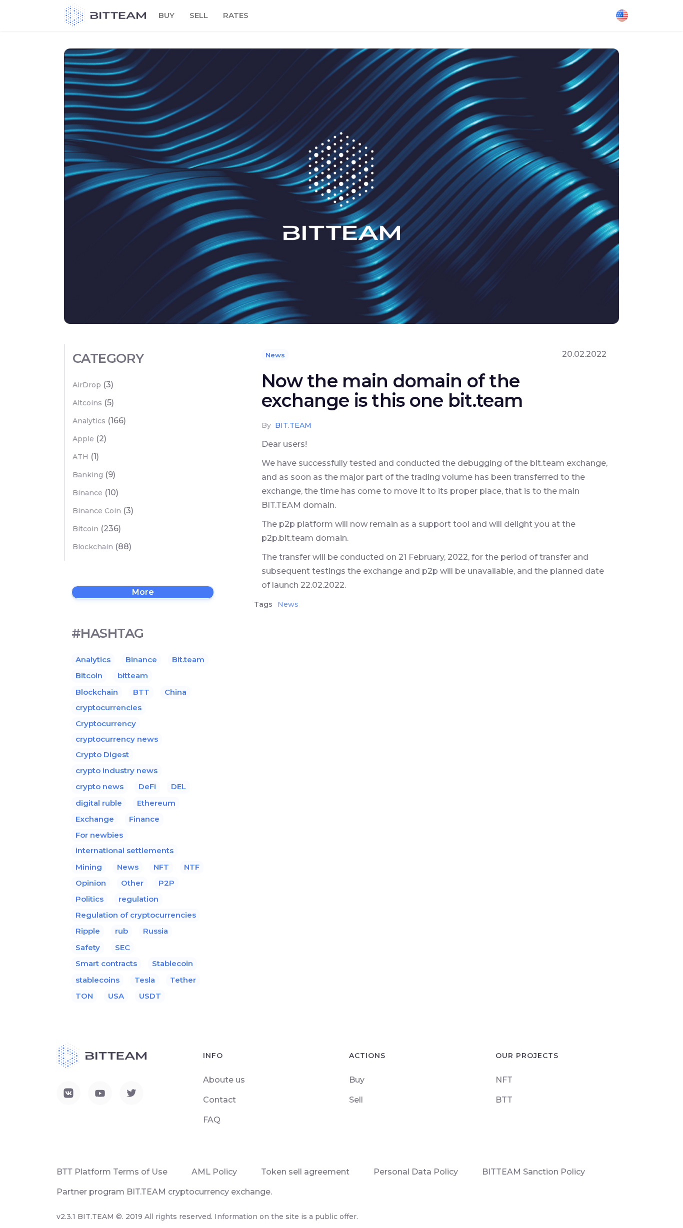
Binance (87, 492)
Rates (235, 15)
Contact (219, 1100)
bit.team (293, 425)
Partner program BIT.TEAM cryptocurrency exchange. (164, 1192)
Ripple (88, 931)
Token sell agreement (305, 1172)
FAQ (211, 1120)
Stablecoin (172, 963)
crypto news (100, 786)
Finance (144, 819)
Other (132, 883)
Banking (87, 474)
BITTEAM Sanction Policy (533, 1172)
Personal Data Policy (416, 1172)
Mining (89, 867)
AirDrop (86, 384)
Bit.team (188, 659)
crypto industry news (117, 770)
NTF (192, 867)
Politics (90, 899)
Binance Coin (96, 510)
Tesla (144, 980)
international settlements (125, 850)
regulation (138, 899)
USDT (150, 996)
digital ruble (99, 803)
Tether (183, 980)
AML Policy (214, 1172)
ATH (80, 456)
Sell (199, 15)
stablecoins (98, 980)
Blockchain (92, 546)
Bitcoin (85, 528)
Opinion (91, 883)
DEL (178, 786)
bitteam (133, 675)
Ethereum (156, 803)
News (275, 355)
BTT (141, 692)
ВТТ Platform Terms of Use (112, 1172)
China (175, 692)
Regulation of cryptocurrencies (136, 915)
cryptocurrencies (109, 707)
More (143, 592)
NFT (161, 867)
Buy (166, 15)
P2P (166, 883)
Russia (155, 931)
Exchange (95, 819)
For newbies (99, 835)
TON (84, 996)
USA (116, 996)
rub (121, 931)
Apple (83, 438)
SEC (122, 947)
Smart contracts (106, 963)
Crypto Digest (102, 754)
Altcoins (87, 402)
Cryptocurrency (106, 723)
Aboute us (224, 1080)
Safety (88, 947)
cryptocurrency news (117, 739)
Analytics (89, 420)
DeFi (147, 786)
